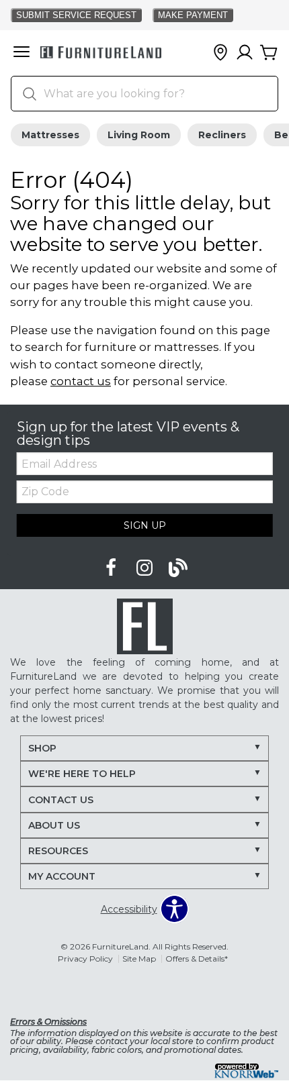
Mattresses (50, 135)
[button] (21, 53)
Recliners (222, 135)
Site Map (139, 959)
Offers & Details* (196, 959)
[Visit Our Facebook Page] (112, 568)
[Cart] (268, 53)
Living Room (139, 135)
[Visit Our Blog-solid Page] (178, 568)
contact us (80, 381)
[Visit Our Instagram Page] (146, 568)
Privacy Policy (85, 959)
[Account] (244, 53)
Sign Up (145, 525)
